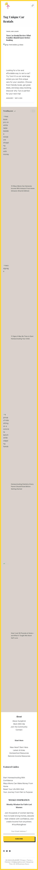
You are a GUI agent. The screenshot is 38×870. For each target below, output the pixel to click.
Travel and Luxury (12, 31)
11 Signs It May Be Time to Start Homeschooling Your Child (22, 337)
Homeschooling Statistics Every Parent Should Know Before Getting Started (22, 486)
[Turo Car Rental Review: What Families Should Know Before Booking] (19, 55)
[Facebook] (4, 851)
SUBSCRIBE (19, 839)
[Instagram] (10, 851)
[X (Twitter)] (7, 851)
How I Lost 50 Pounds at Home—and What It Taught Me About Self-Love (22, 635)
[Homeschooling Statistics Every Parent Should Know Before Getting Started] (6, 486)
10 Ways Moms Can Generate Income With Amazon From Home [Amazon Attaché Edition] (22, 188)
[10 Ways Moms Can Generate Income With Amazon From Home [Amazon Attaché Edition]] (6, 188)
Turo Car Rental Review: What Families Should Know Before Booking (18, 37)
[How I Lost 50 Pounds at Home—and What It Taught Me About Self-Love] (6, 635)
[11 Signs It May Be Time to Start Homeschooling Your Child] (6, 337)
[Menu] (32, 5)
